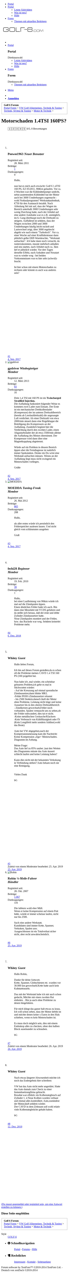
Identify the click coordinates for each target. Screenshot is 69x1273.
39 (15, 587)
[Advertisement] (34, 320)
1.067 (17, 897)
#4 (9, 632)
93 (15, 386)
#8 (9, 1123)
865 (16, 506)
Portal (11, 4)
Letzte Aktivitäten (23, 9)
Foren (11, 18)
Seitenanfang (44, 1261)
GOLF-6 (12, 1236)
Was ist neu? (20, 12)
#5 (9, 863)
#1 (9, 356)
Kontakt (31, 1261)
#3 (9, 543)
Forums (26, 1249)
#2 (9, 475)
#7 (9, 1043)
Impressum (19, 1261)
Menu (11, 90)
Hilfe (16, 15)
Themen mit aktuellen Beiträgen (30, 21)
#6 (9, 942)
